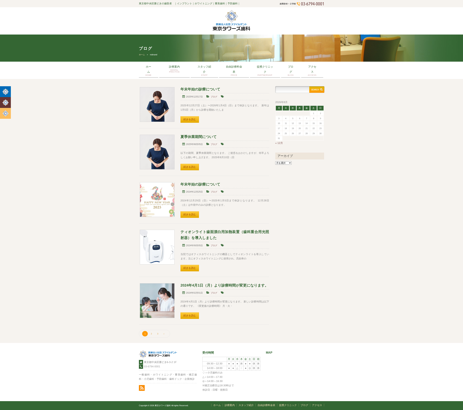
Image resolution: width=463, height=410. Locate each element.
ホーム (142, 55)
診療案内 (174, 69)
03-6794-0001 (152, 366)
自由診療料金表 (234, 70)
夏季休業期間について (198, 137)
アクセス (312, 70)
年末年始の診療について (200, 89)
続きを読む (189, 119)
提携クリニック (265, 70)
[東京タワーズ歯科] (231, 30)
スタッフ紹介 (204, 70)
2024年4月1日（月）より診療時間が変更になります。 (224, 285)
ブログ (291, 70)
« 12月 (279, 143)
